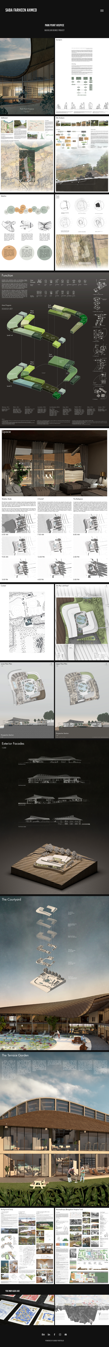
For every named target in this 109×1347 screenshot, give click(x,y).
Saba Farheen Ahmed (21, 10)
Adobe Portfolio (58, 1341)
